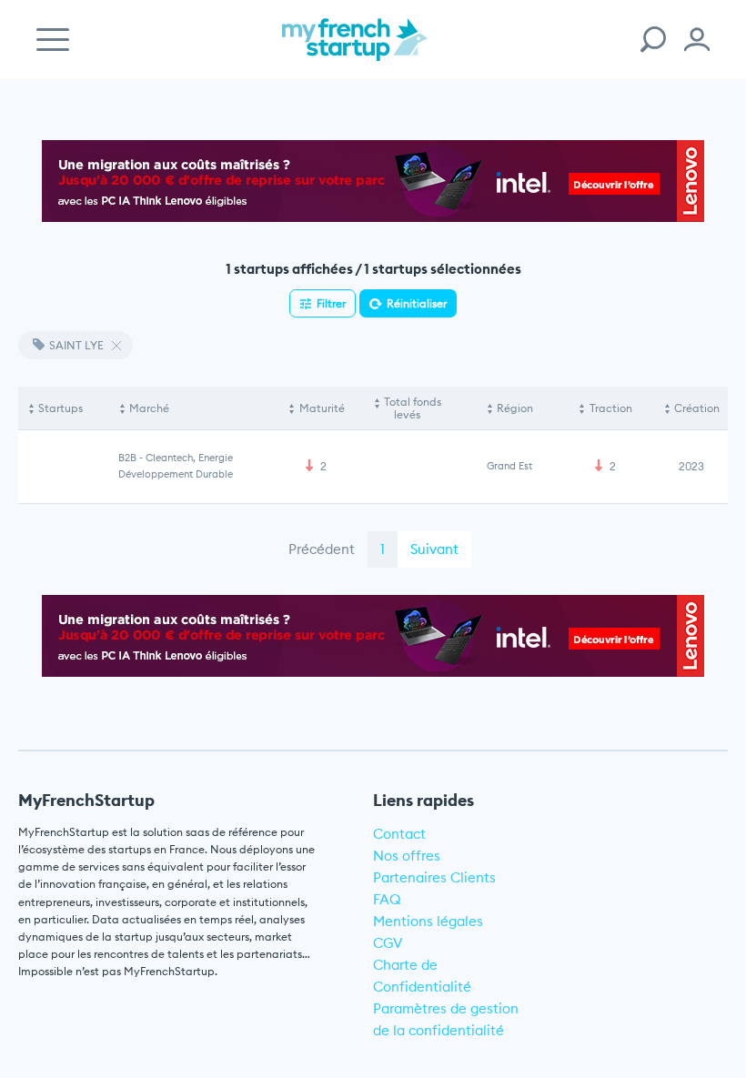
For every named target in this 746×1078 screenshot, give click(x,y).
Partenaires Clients (434, 877)
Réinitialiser (417, 303)
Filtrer (331, 303)
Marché (149, 408)
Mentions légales (428, 921)
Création (697, 408)
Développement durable (175, 474)
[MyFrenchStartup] (355, 49)
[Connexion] (697, 39)
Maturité (322, 408)
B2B (127, 457)
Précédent (321, 549)
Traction (611, 408)
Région (515, 408)
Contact (399, 833)
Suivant (434, 549)
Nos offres (406, 855)
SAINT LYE (76, 345)
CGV (388, 943)
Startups (60, 408)
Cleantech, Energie (189, 457)
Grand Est (509, 465)
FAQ (387, 899)
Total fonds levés (412, 408)
